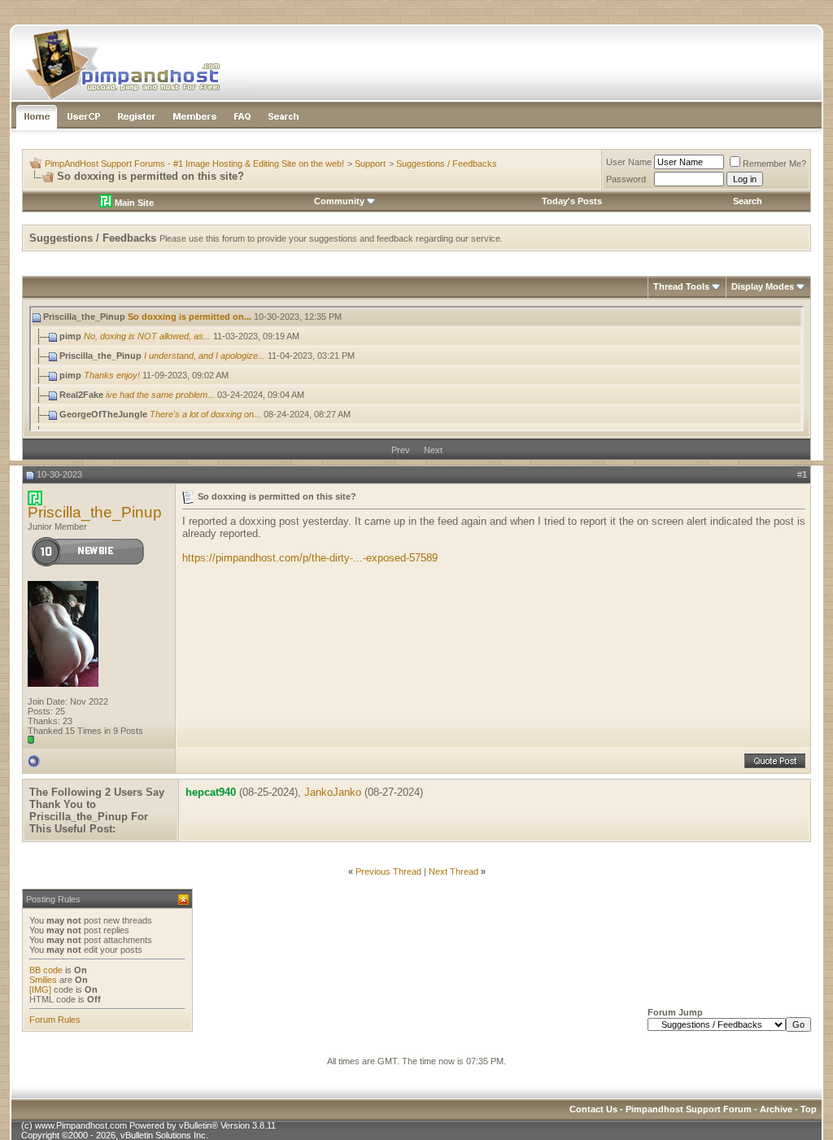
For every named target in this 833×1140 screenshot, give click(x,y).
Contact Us (593, 1109)
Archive (776, 1109)
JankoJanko (332, 792)
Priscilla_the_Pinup (95, 512)
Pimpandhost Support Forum (689, 1109)
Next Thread (453, 871)
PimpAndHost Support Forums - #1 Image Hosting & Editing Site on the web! (194, 163)
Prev (400, 450)
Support (370, 163)
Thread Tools (681, 286)
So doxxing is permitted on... (189, 316)
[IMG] (40, 989)
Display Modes (762, 286)
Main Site (133, 202)
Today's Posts (572, 201)
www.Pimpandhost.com (81, 1125)
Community (339, 201)
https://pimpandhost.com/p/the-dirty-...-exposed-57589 (310, 558)
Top (808, 1109)
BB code (46, 970)
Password (626, 179)
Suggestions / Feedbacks (446, 163)
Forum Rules (55, 1019)
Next (433, 450)
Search (747, 201)
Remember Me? (774, 163)
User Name (629, 162)
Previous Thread (388, 871)
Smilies (43, 980)
